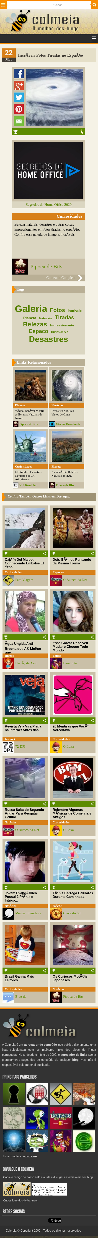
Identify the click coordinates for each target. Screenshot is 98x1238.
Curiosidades (13, 572)
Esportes (58, 572)
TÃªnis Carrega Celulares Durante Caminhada (73, 895)
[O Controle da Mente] (14, 1151)
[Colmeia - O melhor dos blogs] (18, 32)
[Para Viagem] (61, 1104)
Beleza (57, 655)
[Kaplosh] (84, 1104)
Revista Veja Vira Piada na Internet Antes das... (23, 728)
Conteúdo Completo (60, 278)
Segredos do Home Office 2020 (49, 204)
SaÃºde (57, 905)
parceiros (31, 1156)
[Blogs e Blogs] (84, 1151)
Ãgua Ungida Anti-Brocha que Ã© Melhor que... (23, 648)
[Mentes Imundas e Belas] (84, 1127)
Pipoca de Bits (46, 267)
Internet (10, 739)
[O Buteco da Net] (61, 1127)
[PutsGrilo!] (37, 1127)
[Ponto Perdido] (14, 1104)
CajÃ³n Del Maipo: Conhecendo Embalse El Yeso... (24, 563)
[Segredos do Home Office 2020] (48, 198)
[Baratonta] (61, 1151)
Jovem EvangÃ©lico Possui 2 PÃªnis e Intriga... (21, 896)
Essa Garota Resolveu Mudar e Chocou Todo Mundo (70, 646)
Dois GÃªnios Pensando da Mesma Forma (72, 561)
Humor (9, 655)
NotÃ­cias (10, 822)
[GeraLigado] (37, 1151)
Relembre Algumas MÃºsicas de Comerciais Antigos (72, 813)
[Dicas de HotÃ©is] (37, 1104)
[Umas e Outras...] (14, 1127)
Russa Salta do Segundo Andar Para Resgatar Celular (24, 813)
